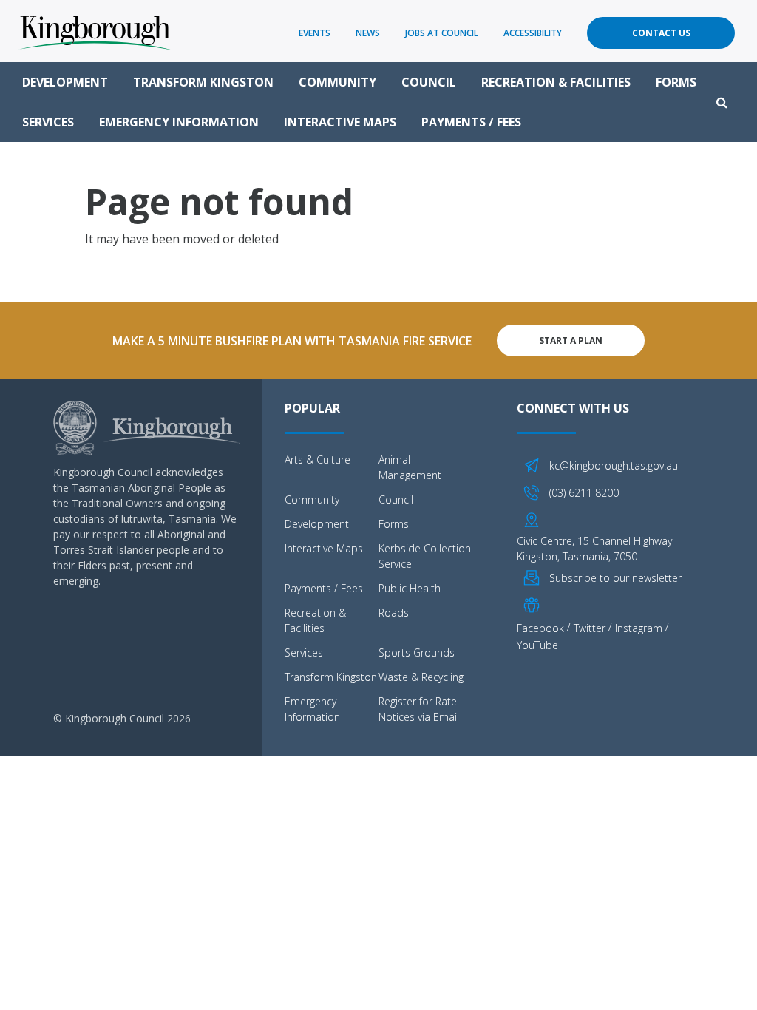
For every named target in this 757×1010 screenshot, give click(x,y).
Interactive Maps (340, 122)
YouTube (537, 644)
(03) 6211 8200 (584, 493)
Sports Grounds (416, 652)
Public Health (409, 588)
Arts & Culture (317, 460)
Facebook (540, 628)
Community (337, 82)
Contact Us (661, 33)
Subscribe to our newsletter (615, 578)
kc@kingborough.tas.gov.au (613, 465)
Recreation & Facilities (556, 82)
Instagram (638, 628)
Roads (393, 613)
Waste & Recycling (421, 677)
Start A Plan (570, 340)
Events (314, 33)
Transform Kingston (203, 82)
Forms (676, 82)
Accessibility (532, 33)
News (368, 33)
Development (65, 82)
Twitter (589, 628)
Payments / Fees (471, 122)
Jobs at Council (441, 33)
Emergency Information (179, 122)
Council (428, 82)
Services (48, 122)
